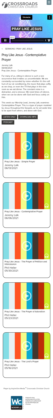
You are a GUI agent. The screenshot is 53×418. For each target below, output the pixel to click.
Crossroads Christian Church (38, 388)
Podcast (8, 122)
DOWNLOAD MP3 (28, 116)
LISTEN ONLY (9, 116)
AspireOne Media (18, 388)
